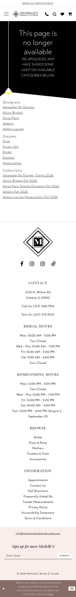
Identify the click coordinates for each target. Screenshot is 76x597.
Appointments (38, 480)
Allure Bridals (13, 113)
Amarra (8, 123)
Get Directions (38, 491)
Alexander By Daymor (18, 107)
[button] (6, 14)
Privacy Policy (38, 507)
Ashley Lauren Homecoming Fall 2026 (30, 197)
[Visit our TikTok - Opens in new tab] (53, 264)
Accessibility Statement (38, 513)
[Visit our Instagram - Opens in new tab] (32, 264)
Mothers (38, 448)
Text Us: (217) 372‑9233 (37, 314)
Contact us (38, 485)
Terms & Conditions (38, 518)
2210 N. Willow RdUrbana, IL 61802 (38, 295)
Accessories (38, 459)
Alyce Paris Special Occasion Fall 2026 (31, 186)
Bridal (7, 152)
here (51, 594)
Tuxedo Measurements (38, 502)
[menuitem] (6, 14)
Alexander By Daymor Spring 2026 (28, 175)
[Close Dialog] (3, 589)
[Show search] (54, 14)
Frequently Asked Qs (38, 496)
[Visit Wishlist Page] (62, 14)
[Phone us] (47, 14)
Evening (8, 158)
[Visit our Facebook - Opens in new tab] (22, 264)
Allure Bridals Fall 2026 (20, 181)
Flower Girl (11, 147)
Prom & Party (38, 443)
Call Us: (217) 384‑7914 (38, 306)
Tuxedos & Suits (38, 454)
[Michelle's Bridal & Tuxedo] (25, 14)
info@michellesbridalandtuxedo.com (38, 533)
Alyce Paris (11, 118)
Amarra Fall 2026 (15, 192)
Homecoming (12, 163)
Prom (6, 141)
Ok (72, 588)
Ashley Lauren (13, 129)
